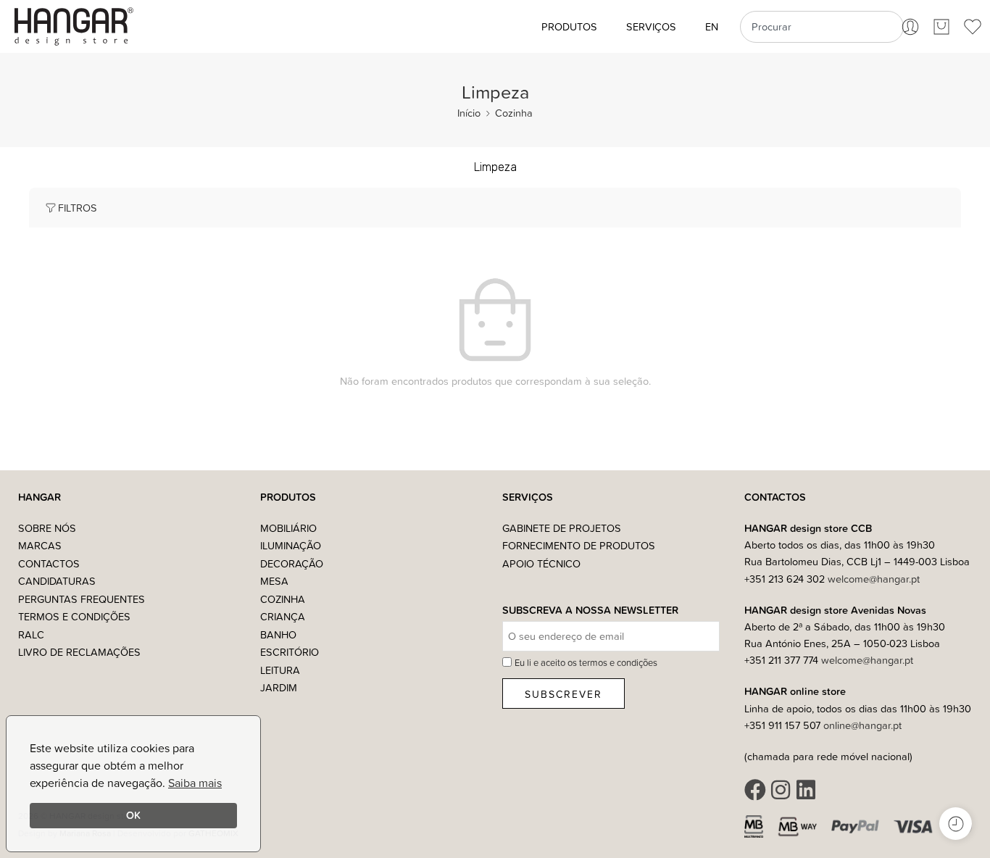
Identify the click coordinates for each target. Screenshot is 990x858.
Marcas (40, 545)
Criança (282, 616)
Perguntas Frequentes (81, 599)
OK (133, 814)
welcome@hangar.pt (874, 578)
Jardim (278, 687)
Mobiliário (288, 528)
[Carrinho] (941, 27)
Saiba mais (195, 783)
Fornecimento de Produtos (578, 545)
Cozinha (514, 112)
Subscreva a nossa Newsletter (590, 610)
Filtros (77, 207)
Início (469, 112)
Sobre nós (47, 528)
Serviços (651, 26)
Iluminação (290, 545)
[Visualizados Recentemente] (955, 823)
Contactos (49, 563)
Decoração (291, 563)
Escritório (289, 651)
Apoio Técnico (541, 563)
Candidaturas (57, 580)
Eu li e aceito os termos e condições (586, 662)
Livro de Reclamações (79, 651)
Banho (278, 634)
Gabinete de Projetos (561, 528)
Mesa (274, 580)
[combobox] (821, 27)
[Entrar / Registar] (910, 27)
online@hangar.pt (862, 725)
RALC (31, 634)
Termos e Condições (74, 616)
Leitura (280, 670)
